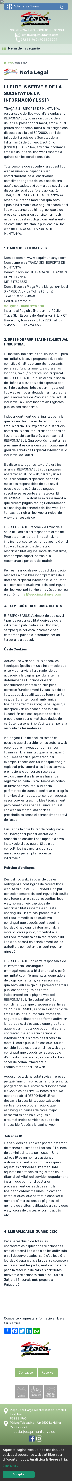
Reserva (48, 1372)
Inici (10, 62)
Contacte (44, 30)
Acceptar (19, 1474)
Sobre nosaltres (22, 30)
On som (59, 30)
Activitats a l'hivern (26, 6)
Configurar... (10, 1466)
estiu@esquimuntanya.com (40, 35)
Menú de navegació (24, 48)
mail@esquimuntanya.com (24, 306)
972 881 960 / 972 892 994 (39, 39)
